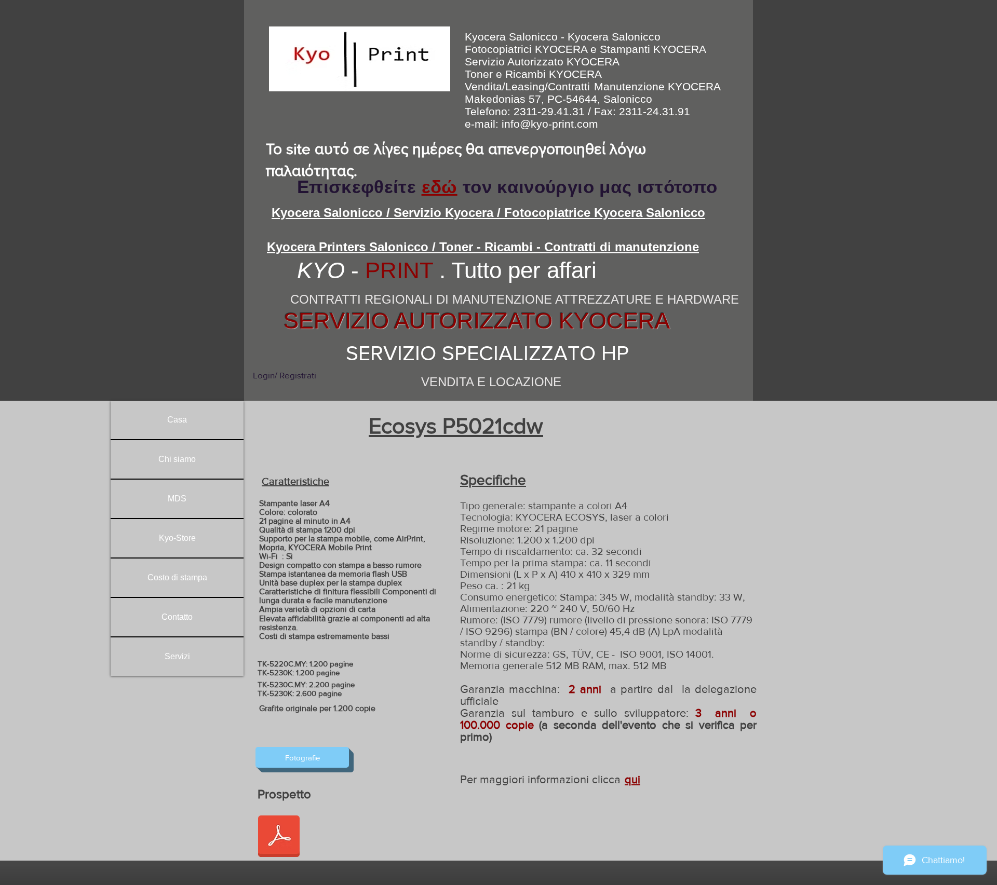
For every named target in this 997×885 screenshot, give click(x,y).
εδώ (439, 186)
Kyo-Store (177, 538)
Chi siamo (177, 459)
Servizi (177, 656)
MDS (177, 498)
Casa (177, 419)
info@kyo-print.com (550, 124)
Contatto (177, 616)
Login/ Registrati (284, 375)
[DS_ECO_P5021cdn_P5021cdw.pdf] (278, 837)
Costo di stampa (177, 577)
